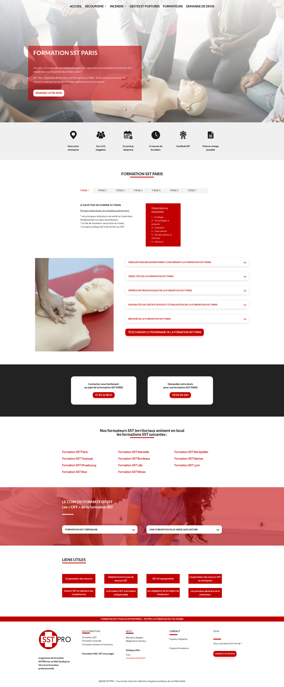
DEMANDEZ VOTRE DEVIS (49, 93)
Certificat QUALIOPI (135, 658)
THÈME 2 (102, 190)
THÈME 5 (156, 190)
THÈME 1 (84, 190)
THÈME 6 (174, 190)
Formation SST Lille (130, 465)
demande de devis (200, 6)
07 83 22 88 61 (103, 395)
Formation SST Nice (74, 472)
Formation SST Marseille (133, 452)
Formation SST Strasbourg (79, 465)
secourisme (94, 6)
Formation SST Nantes (189, 458)
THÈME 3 (120, 190)
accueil (76, 6)
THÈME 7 (192, 190)
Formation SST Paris (75, 452)
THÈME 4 (138, 190)
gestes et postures (145, 6)
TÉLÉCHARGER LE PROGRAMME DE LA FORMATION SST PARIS (164, 332)
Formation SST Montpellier (191, 452)
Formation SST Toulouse (77, 458)
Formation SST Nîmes (132, 472)
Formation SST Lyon (187, 465)
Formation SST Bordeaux (134, 458)
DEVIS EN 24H (180, 395)
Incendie (117, 6)
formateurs (173, 6)
